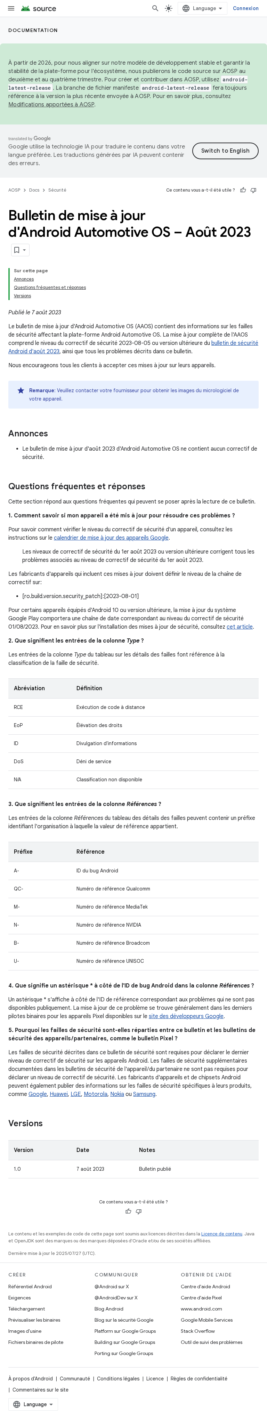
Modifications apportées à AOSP (51, 104)
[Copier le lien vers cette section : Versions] (50, 1124)
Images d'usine (24, 1331)
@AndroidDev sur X (116, 1298)
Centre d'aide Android (205, 1286)
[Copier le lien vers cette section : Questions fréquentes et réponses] (152, 487)
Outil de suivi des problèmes (211, 1342)
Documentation (33, 30)
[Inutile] (253, 190)
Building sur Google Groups (125, 1342)
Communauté (75, 1378)
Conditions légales (118, 1378)
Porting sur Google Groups (124, 1353)
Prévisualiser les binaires (34, 1320)
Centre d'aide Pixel (201, 1298)
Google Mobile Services (207, 1320)
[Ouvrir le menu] (11, 8)
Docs (34, 190)
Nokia (117, 1094)
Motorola (95, 1094)
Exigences (19, 1298)
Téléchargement (26, 1309)
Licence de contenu (221, 1234)
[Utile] (243, 190)
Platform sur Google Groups (125, 1331)
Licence (155, 1378)
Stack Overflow (198, 1331)
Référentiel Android (30, 1286)
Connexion (246, 8)
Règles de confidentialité (199, 1378)
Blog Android (109, 1309)
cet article (240, 626)
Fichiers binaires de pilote (35, 1342)
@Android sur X (112, 1286)
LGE (76, 1094)
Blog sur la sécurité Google (124, 1320)
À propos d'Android (30, 1378)
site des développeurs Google (186, 1016)
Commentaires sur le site (40, 1390)
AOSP (14, 190)
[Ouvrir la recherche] (155, 8)
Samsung (144, 1094)
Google (38, 1094)
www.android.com (201, 1309)
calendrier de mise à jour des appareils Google (111, 537)
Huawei (59, 1094)
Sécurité (57, 190)
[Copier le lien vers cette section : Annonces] (55, 434)
